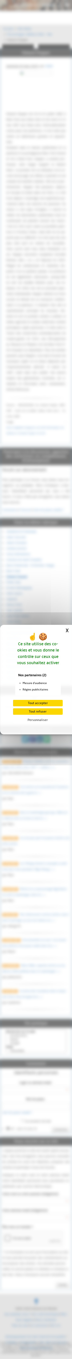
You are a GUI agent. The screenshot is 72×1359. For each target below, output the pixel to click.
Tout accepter (38, 703)
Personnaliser (38, 720)
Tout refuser (38, 712)
